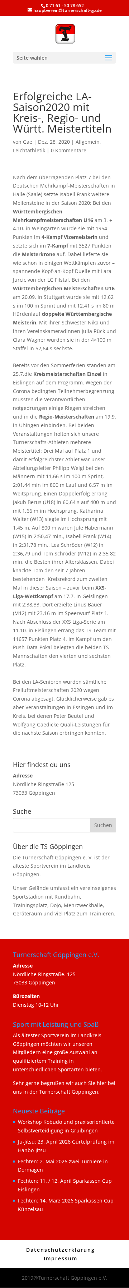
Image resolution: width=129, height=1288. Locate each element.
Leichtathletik (29, 150)
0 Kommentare (68, 150)
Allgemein (88, 141)
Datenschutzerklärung (60, 1249)
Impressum (60, 1258)
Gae (27, 141)
